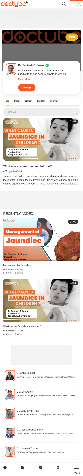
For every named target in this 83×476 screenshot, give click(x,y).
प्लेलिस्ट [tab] (28, 101)
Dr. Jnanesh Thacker (28, 448)
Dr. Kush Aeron (25, 392)
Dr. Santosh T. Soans (13, 269)
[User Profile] (79, 4)
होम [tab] (7, 101)
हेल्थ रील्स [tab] (41, 101)
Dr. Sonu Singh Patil (28, 411)
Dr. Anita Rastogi (26, 373)
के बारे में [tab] (53, 101)
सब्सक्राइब (27, 87)
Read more (24, 79)
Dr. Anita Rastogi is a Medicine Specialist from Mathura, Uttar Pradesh (45, 377)
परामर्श (72, 37)
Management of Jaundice (17, 265)
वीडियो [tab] (17, 101)
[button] (72, 4)
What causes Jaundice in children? (27, 166)
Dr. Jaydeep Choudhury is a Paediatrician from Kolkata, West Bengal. (45, 433)
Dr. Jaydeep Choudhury (30, 429)
